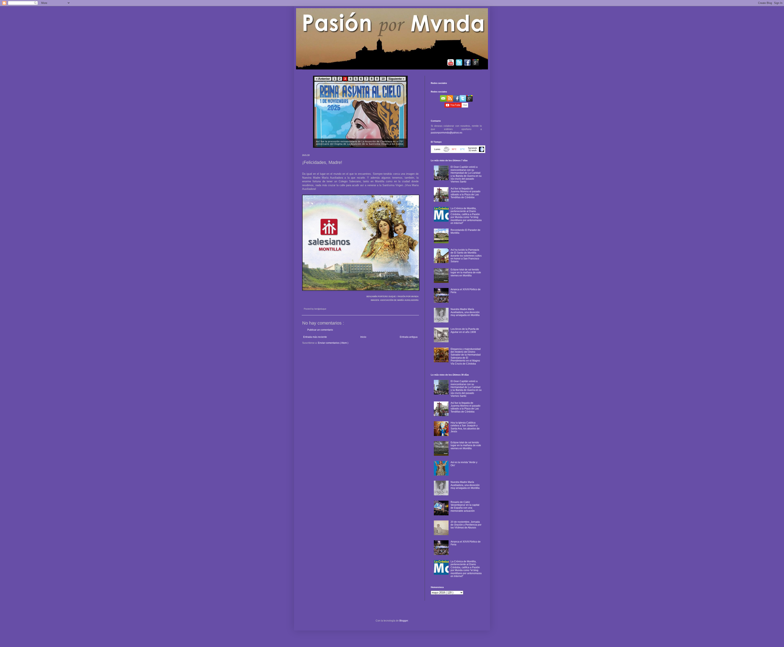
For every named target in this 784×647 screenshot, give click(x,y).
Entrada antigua (409, 337)
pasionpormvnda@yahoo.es (446, 132)
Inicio (363, 337)
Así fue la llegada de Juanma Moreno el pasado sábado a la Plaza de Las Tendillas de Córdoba (465, 193)
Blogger (403, 620)
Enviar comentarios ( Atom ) (333, 342)
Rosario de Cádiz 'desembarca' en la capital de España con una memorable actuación (465, 506)
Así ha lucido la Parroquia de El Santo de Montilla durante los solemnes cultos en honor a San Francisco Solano (466, 255)
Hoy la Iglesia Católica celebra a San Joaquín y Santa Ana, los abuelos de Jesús (465, 427)
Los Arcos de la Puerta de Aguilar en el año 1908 (465, 330)
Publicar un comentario (320, 329)
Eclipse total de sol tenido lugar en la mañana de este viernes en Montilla (466, 272)
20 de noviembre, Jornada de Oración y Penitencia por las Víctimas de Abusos (466, 524)
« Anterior (323, 78)
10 (383, 78)
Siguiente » (396, 78)
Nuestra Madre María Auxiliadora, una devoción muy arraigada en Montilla (465, 312)
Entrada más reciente (315, 337)
